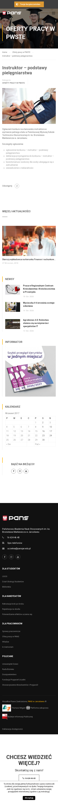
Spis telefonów (14, 543)
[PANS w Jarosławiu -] (12, 13)
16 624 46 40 (13, 537)
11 (7, 431)
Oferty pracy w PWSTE (13, 83)
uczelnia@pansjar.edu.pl (19, 548)
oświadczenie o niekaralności (19, 168)
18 (7, 435)
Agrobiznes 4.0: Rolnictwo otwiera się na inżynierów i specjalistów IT (36, 323)
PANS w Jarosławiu (36, 701)
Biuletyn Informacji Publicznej (20, 717)
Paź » (37, 444)
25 (7, 440)
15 (36, 431)
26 (14, 440)
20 (22, 435)
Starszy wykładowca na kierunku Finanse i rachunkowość (29, 259)
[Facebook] (17, 186)
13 (22, 431)
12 (14, 431)
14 (29, 431)
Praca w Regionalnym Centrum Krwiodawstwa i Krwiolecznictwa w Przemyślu (39, 288)
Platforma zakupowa (39, 708)
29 (36, 440)
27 (22, 440)
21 (29, 435)
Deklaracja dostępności (12, 729)
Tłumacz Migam (19, 708)
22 (36, 435)
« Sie (8, 444)
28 (29, 440)
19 (14, 435)
